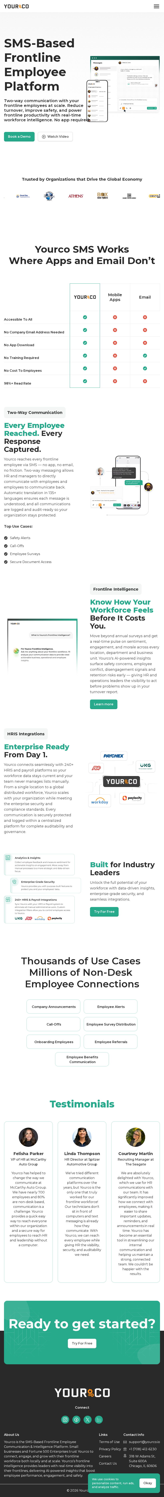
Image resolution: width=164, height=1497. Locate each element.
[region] (82, 335)
